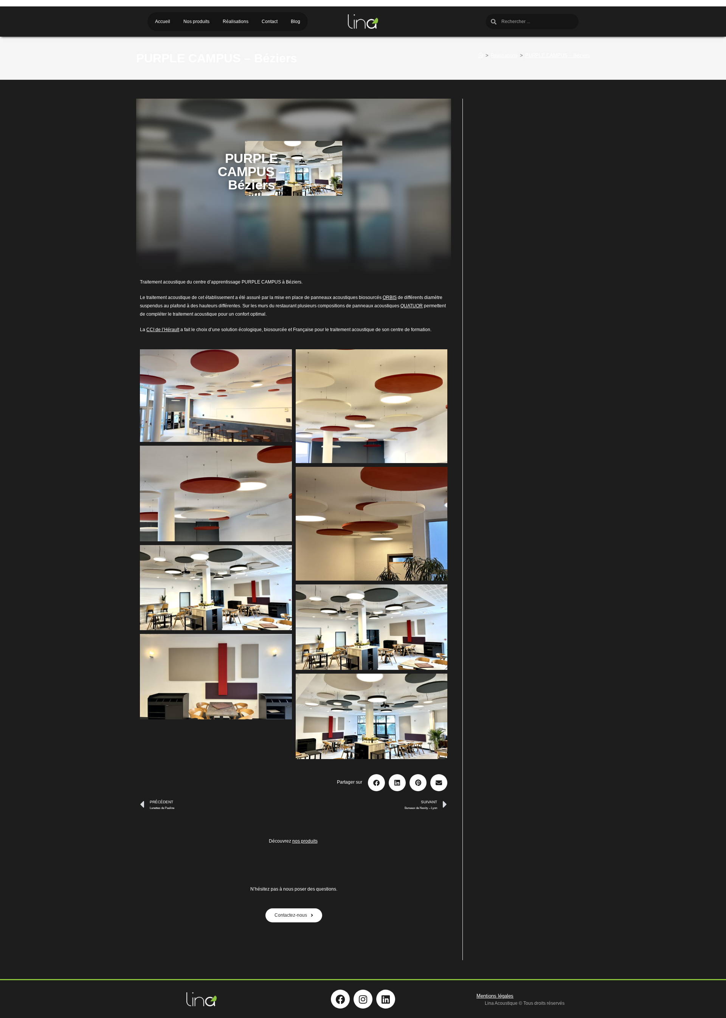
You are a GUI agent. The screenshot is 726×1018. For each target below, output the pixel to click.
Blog (295, 21)
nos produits (305, 841)
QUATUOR (411, 305)
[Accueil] (480, 55)
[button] (376, 782)
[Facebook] (340, 999)
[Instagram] (363, 999)
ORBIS (390, 297)
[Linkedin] (385, 999)
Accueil (162, 21)
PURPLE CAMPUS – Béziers (557, 55)
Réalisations (235, 21)
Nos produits (196, 21)
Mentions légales (494, 996)
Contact (270, 21)
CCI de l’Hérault (162, 329)
